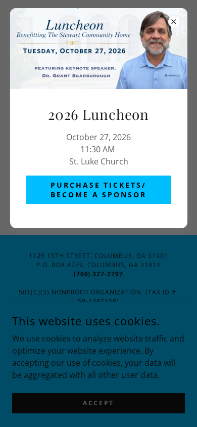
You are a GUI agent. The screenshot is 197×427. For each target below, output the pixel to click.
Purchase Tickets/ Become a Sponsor (99, 189)
